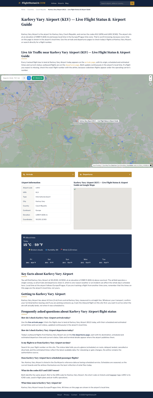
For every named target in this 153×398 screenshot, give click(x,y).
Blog (66, 3)
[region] (76, 121)
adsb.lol (136, 165)
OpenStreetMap (121, 165)
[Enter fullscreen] (150, 83)
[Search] (132, 3)
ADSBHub (146, 165)
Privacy (66, 395)
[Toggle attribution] (150, 165)
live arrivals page (35, 322)
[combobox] (115, 3)
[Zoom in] (150, 76)
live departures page (81, 335)
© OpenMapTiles (106, 165)
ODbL (140, 165)
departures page (72, 65)
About (59, 395)
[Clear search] (24, 78)
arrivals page (90, 62)
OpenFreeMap (97, 165)
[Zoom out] (150, 79)
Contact (74, 395)
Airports (61, 3)
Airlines (53, 3)
